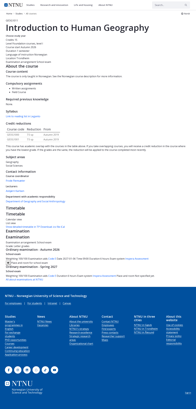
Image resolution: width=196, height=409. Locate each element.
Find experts (109, 329)
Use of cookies (174, 325)
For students (34, 303)
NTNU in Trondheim (146, 328)
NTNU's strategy (79, 329)
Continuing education (17, 351)
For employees (13, 303)
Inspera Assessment (137, 258)
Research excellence (80, 332)
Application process (16, 354)
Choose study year (16, 35)
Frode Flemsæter (15, 180)
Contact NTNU (110, 321)
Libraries (74, 325)
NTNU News (44, 321)
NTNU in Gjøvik (143, 325)
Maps (105, 340)
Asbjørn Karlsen (15, 191)
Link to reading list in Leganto (23, 116)
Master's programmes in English (14, 325)
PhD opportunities (15, 340)
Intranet (52, 303)
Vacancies (42, 325)
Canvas (67, 303)
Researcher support (113, 336)
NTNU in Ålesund (144, 332)
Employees (108, 325)
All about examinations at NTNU (24, 279)
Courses (9, 343)
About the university (81, 321)
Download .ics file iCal (52, 226)
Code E (52, 258)
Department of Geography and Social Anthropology (35, 201)
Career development (16, 347)
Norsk (187, 13)
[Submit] (186, 5)
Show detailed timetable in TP (23, 226)
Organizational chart (81, 343)
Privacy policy (173, 336)
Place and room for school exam (29, 262)
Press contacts (110, 332)
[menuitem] (31, 5)
